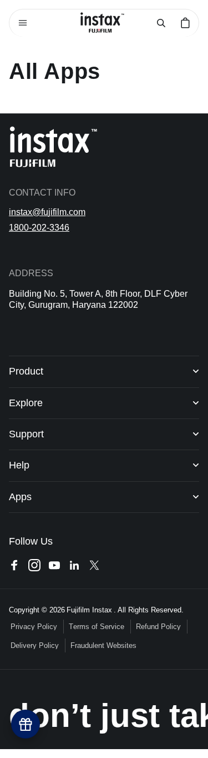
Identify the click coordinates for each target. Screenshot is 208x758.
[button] (22, 22)
